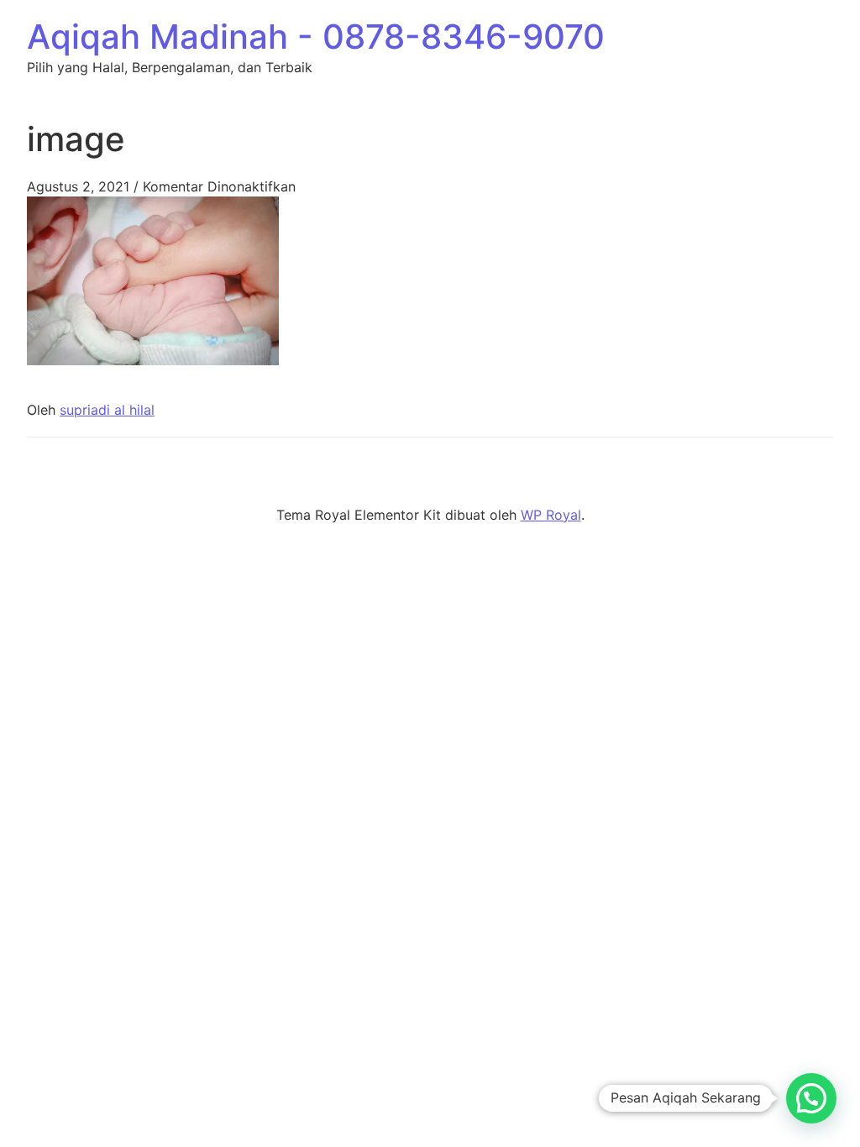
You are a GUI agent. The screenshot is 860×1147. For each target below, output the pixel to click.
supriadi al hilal (107, 409)
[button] (811, 1098)
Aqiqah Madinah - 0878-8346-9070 (316, 36)
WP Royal (551, 514)
